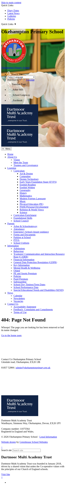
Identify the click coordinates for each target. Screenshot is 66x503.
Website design (8, 442)
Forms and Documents (24, 234)
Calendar (18, 295)
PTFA (16, 240)
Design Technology (29, 179)
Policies (11, 19)
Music (23, 201)
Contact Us (12, 304)
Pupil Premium (21, 279)
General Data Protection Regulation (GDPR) (35, 262)
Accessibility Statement (25, 306)
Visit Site (5, 474)
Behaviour (19, 251)
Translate (30, 80)
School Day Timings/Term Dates (29, 284)
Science (23, 212)
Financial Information (24, 259)
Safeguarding (20, 281)
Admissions (19, 248)
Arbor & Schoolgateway (25, 226)
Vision (17, 159)
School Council (21, 220)
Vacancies (18, 301)
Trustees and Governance (26, 165)
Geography (25, 190)
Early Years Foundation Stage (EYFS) (38, 182)
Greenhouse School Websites (33, 442)
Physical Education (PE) (31, 204)
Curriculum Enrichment (25, 215)
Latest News (13, 13)
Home (10, 154)
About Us (12, 157)
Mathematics (26, 195)
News (10, 293)
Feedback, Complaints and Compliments (33, 309)
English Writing (27, 187)
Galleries (11, 16)
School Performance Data (26, 287)
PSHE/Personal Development (34, 207)
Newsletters (19, 298)
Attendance (19, 229)
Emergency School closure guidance (31, 232)
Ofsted (17, 270)
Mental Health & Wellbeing (27, 268)
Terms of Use (20, 312)
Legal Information (48, 437)
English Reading (28, 184)
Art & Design (26, 173)
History (23, 193)
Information (13, 245)
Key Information (22, 265)
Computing (25, 176)
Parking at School (22, 237)
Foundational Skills (23, 218)
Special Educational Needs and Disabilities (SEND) (39, 290)
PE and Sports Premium (25, 273)
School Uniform (21, 243)
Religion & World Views (32, 209)
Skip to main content (11, 2)
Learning (11, 168)
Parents (10, 223)
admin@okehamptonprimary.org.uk (33, 367)
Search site (6, 450)
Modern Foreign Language (33, 198)
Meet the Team (21, 162)
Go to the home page (11, 335)
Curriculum (19, 171)
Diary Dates (13, 10)
